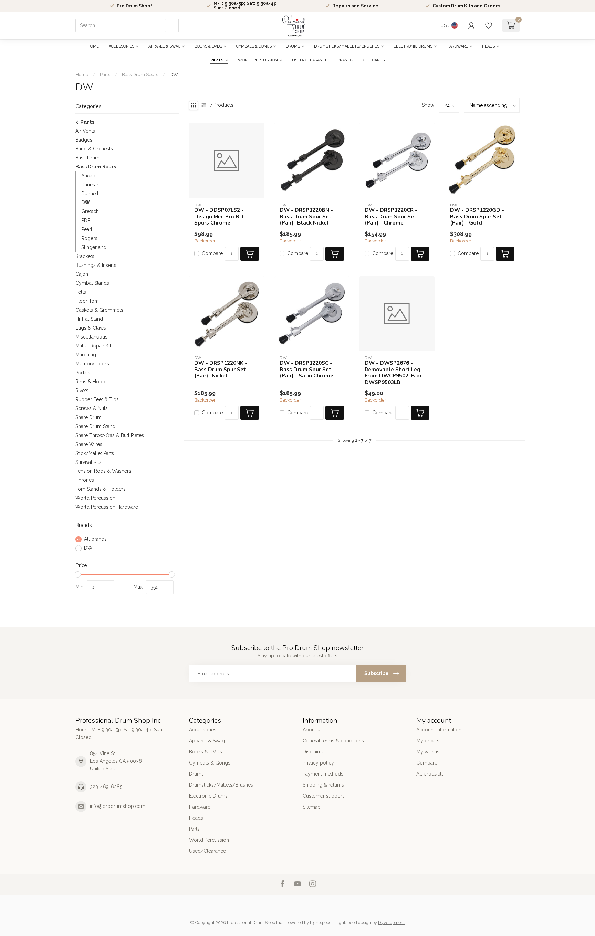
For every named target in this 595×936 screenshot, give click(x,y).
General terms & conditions (333, 740)
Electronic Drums (413, 46)
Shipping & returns (323, 785)
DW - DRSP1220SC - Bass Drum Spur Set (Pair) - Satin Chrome (306, 369)
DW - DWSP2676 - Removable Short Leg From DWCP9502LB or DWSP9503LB (393, 372)
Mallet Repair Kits (94, 346)
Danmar (89, 184)
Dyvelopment (391, 922)
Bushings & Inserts (95, 265)
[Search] (172, 25)
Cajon (81, 274)
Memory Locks (92, 363)
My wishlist (428, 752)
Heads (488, 46)
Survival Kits (88, 462)
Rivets (81, 390)
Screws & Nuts (91, 408)
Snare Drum (88, 417)
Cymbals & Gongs (254, 46)
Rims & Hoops (91, 381)
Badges (83, 140)
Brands (345, 60)
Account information (438, 729)
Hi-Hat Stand (89, 319)
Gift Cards (374, 60)
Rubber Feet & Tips (97, 399)
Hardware (457, 46)
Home (93, 46)
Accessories (121, 46)
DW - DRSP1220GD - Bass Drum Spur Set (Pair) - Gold (477, 216)
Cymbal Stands (92, 283)
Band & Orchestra (95, 149)
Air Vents (85, 131)
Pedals (82, 372)
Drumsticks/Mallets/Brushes (346, 46)
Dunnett (89, 193)
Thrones (84, 480)
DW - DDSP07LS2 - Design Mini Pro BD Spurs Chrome (219, 216)
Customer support (323, 796)
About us (313, 729)
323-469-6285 (106, 786)
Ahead (88, 175)
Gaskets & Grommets (99, 310)
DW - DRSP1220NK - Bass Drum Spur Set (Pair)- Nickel (220, 369)
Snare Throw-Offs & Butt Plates (109, 435)
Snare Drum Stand (95, 426)
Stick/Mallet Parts (94, 453)
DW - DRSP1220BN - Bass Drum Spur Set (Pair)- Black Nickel (306, 216)
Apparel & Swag (164, 46)
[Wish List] (488, 25)
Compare (212, 253)
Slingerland (93, 247)
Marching (85, 354)
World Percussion (258, 60)
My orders (427, 740)
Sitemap (312, 807)
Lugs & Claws (90, 328)
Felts (80, 292)
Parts (217, 60)
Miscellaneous (91, 337)
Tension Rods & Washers (103, 471)
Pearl (86, 229)
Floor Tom (87, 301)
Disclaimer (314, 752)
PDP (85, 220)
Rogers (89, 238)
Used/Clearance (309, 60)
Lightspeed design (353, 922)
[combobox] (127, 25)
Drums (293, 46)
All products (430, 774)
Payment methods (323, 774)
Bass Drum (87, 157)
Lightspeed (321, 922)
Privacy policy (318, 763)
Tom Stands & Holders (100, 489)
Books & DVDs (208, 46)
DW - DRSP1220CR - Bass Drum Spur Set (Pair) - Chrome (391, 216)
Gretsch (90, 211)
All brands (95, 539)
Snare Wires (88, 444)
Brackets (84, 256)
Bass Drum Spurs (140, 74)
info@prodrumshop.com (117, 806)
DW (174, 74)
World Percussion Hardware (106, 507)
